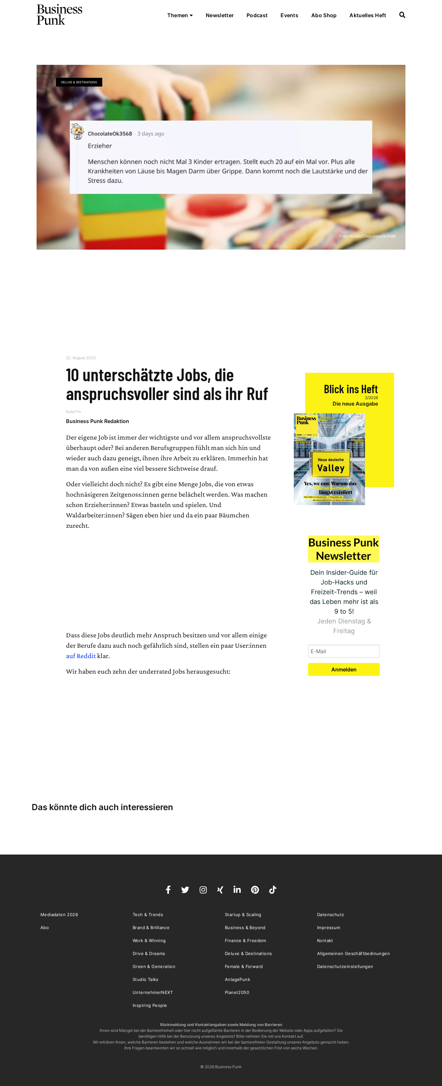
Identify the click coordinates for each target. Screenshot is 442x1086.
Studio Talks (146, 979)
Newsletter (220, 15)
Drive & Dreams (149, 953)
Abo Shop (324, 15)
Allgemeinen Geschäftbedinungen (353, 953)
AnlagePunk (237, 979)
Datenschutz (330, 914)
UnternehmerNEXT (153, 992)
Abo (44, 927)
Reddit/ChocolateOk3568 (372, 236)
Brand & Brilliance (151, 927)
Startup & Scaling (243, 914)
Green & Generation (154, 966)
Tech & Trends (148, 914)
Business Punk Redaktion (97, 421)
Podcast (257, 15)
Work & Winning (149, 940)
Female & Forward (244, 966)
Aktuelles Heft (367, 15)
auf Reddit (81, 656)
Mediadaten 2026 (59, 914)
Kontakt (325, 940)
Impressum (328, 927)
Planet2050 (237, 992)
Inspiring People (150, 1005)
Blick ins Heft (351, 388)
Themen (178, 15)
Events (289, 15)
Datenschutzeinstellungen (345, 966)
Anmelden (344, 669)
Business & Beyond (245, 927)
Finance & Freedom (245, 940)
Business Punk (60, 14)
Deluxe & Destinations (79, 82)
